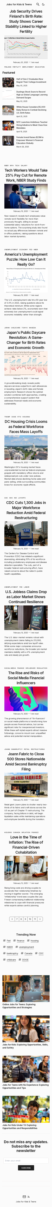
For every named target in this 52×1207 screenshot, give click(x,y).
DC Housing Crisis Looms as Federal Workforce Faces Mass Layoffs (26, 426)
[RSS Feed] (28, 1196)
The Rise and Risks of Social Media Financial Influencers (26, 678)
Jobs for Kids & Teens (19, 4)
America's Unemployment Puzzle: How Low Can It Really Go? (26, 259)
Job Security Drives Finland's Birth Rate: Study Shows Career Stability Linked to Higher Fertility (26, 21)
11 (35, 919)
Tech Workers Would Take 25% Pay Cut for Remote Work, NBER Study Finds (26, 175)
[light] (43, 4)
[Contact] (24, 1196)
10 (30, 919)
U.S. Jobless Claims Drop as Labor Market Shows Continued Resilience (26, 597)
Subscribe (26, 1168)
